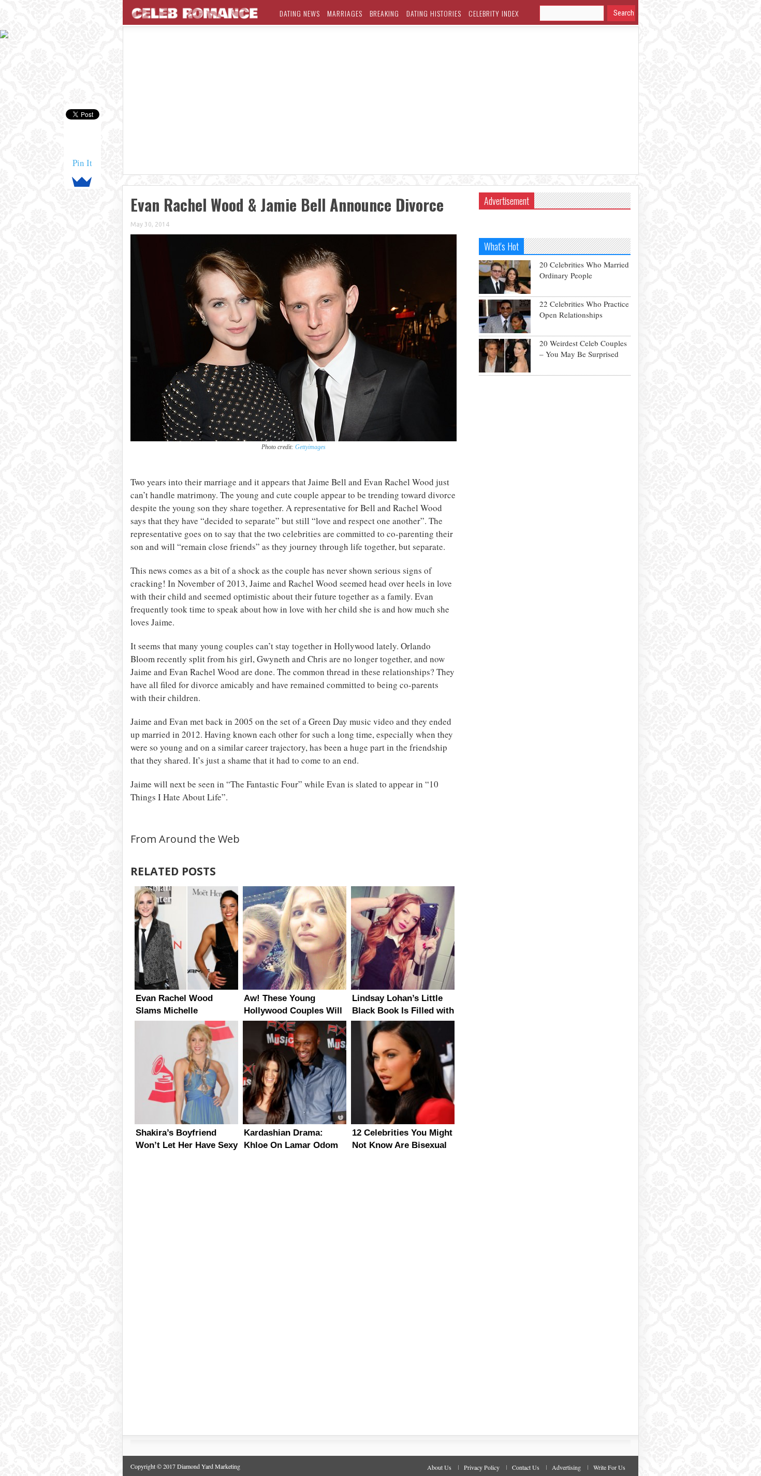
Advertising (566, 1467)
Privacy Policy (482, 1467)
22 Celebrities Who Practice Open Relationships (584, 309)
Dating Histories (433, 13)
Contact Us (525, 1467)
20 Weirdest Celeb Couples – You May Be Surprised (583, 348)
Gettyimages (310, 447)
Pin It (82, 163)
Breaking (384, 13)
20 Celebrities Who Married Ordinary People (584, 269)
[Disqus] (293, 1302)
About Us (439, 1467)
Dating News (300, 13)
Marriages (344, 13)
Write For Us (609, 1467)
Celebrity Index (494, 13)
